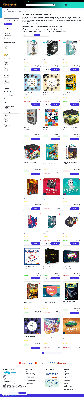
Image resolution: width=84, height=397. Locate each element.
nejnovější (37, 35)
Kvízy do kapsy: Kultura (48, 231)
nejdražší (31, 35)
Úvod (5, 11)
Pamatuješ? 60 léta (67, 92)
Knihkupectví (61, 9)
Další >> (60, 353)
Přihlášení (70, 0)
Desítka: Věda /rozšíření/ (29, 336)
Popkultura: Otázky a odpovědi (70, 197)
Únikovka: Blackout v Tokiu (69, 301)
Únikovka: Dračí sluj (28, 197)
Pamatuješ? (26, 127)
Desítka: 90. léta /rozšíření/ (30, 92)
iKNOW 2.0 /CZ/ (46, 266)
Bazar (68, 9)
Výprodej (73, 9)
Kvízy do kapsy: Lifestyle (68, 58)
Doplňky (37, 9)
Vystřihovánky (45, 9)
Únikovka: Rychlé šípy (28, 302)
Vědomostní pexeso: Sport (30, 162)
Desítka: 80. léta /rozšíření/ (49, 92)
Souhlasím (22, 393)
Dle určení (20, 11)
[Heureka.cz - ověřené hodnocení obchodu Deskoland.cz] (12, 371)
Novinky (19, 9)
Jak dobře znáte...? (67, 266)
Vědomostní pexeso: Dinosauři (70, 127)
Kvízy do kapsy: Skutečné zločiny (50, 58)
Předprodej (13, 9)
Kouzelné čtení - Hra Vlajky (49, 163)
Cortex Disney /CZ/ (47, 337)
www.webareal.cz (13, 395)
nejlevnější (25, 35)
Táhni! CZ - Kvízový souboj (49, 302)
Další (78, 9)
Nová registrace (77, 0)
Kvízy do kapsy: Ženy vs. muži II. (31, 231)
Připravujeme (7, 9)
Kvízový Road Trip (67, 231)
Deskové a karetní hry (28, 9)
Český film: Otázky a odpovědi (50, 198)
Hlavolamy (53, 9)
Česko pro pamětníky (67, 337)
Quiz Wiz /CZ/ (46, 127)
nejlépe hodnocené (45, 35)
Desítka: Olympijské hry (29, 266)
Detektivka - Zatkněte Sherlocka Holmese (70, 163)
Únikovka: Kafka (27, 58)
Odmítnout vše (13, 393)
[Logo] (10, 5)
